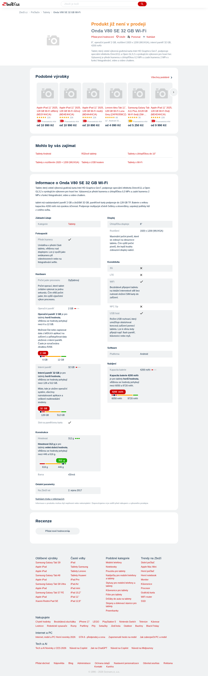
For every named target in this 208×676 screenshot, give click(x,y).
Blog (70, 663)
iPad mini (75, 588)
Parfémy (84, 626)
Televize (143, 622)
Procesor (145, 588)
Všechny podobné (160, 77)
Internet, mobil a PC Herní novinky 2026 (55, 637)
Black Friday (152, 626)
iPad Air (75, 584)
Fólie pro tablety (114, 594)
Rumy (74, 626)
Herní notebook (148, 575)
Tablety (46, 12)
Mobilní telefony (114, 562)
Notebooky (111, 567)
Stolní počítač (148, 562)
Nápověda (59, 663)
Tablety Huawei (78, 575)
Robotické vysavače (57, 626)
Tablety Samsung (79, 567)
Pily (94, 626)
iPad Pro (75, 579)
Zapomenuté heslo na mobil (123, 637)
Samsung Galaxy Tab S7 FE (50, 592)
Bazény (139, 626)
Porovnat (135, 37)
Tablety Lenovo (78, 571)
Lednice (40, 626)
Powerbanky (112, 610)
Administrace (84, 663)
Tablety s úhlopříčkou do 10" (142, 154)
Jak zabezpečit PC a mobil (153, 637)
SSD (143, 601)
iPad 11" (75, 597)
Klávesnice (146, 584)
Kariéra (110, 666)
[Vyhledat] (142, 4)
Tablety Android (43, 154)
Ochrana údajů (102, 663)
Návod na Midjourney (142, 648)
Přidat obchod (43, 663)
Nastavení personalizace (126, 663)
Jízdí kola (115, 626)
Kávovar (155, 622)
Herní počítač (147, 571)
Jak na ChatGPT (99, 648)
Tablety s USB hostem (93, 162)
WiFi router (146, 597)
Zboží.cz (23, 12)
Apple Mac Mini (148, 567)
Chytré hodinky (43, 622)
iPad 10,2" (76, 592)
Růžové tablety (89, 154)
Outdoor (128, 626)
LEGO (96, 622)
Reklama (168, 663)
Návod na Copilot (78, 648)
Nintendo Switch (127, 622)
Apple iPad (41, 567)
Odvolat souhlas (151, 663)
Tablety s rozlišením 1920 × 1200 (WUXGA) (57, 162)
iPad (73, 562)
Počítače (35, 12)
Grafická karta (148, 592)
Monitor (144, 579)
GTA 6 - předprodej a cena (92, 637)
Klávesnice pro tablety (117, 590)
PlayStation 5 (109, 622)
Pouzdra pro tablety (115, 571)
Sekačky (103, 626)
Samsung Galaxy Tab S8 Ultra (51, 584)
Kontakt (98, 666)
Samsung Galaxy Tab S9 (48, 562)
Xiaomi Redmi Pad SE (47, 601)
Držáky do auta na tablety (118, 599)
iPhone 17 (84, 622)
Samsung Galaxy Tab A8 (48, 575)
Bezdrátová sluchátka (65, 622)
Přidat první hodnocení (102, 37)
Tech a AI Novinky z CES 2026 (51, 648)
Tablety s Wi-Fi (135, 162)
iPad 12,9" (76, 601)
